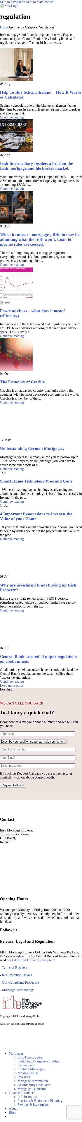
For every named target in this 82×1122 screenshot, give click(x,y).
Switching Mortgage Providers (38, 1061)
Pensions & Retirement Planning (39, 1101)
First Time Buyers (29, 1057)
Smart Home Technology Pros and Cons (36, 481)
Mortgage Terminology (17, 990)
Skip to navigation (13, 2)
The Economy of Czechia (22, 382)
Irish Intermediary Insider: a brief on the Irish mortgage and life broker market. (36, 166)
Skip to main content (40, 2)
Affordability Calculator (34, 1085)
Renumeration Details (17, 975)
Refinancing (25, 1065)
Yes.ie (40, 1023)
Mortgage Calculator (31, 1089)
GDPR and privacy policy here (33, 960)
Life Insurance (27, 1097)
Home (4, 27)
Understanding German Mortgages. (32, 448)
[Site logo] (9, 6)
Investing (23, 1077)
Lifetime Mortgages (31, 1069)
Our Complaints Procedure (20, 982)
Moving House (27, 1073)
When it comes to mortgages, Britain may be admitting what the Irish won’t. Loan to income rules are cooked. (39, 239)
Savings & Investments (33, 1104)
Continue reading (12, 117)
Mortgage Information (32, 1081)
